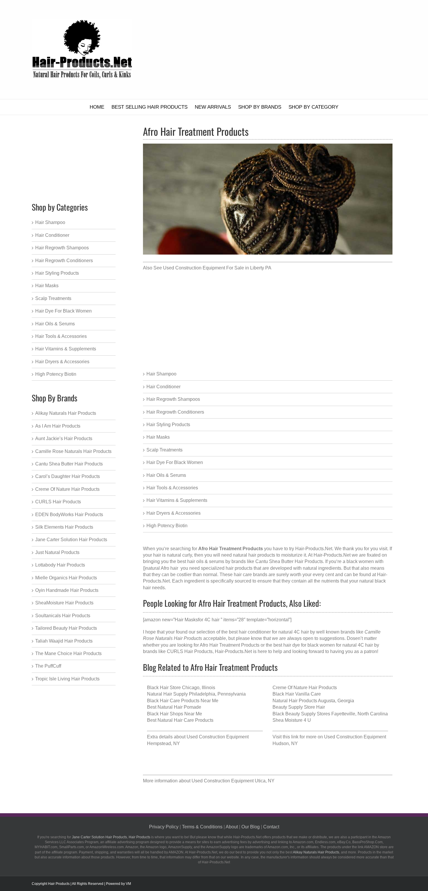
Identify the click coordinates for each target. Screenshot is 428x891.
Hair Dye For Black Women (174, 462)
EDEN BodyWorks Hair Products (69, 514)
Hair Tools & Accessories (172, 487)
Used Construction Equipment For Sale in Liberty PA (217, 267)
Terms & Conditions (202, 826)
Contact (271, 826)
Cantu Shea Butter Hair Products (69, 463)
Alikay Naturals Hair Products (65, 413)
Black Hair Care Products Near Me (182, 700)
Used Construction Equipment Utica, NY (233, 780)
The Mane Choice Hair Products (68, 653)
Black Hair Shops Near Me (174, 713)
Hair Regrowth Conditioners (175, 412)
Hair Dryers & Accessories (173, 513)
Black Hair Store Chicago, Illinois (181, 687)
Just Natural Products (57, 552)
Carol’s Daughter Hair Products (67, 476)
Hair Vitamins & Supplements (176, 500)
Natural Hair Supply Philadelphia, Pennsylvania (196, 693)
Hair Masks (158, 437)
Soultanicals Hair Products (62, 615)
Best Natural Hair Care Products (180, 720)
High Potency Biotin (167, 525)
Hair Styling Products (168, 424)
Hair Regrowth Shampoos (173, 399)
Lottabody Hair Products (60, 564)
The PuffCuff (48, 666)
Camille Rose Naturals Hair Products (73, 451)
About (232, 826)
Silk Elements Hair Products (64, 527)
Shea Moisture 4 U (292, 720)
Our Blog (250, 826)
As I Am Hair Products (57, 426)
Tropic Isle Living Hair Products (67, 678)
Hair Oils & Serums (166, 475)
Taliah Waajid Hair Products (64, 640)
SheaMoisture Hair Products (64, 602)
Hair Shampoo (161, 373)
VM (128, 884)
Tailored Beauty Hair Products (66, 628)
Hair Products (139, 837)
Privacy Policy (163, 826)
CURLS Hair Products (190, 651)
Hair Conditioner (163, 386)
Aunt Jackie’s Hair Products (63, 438)
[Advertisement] (277, 49)
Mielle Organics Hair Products (66, 577)
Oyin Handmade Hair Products (66, 590)
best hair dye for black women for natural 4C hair (323, 645)
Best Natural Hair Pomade (174, 707)
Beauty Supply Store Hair (299, 707)
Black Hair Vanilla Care (297, 693)
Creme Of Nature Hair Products (305, 687)
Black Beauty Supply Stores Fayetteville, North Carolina (330, 713)
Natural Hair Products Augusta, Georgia (313, 700)
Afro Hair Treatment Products (229, 645)
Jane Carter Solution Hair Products (71, 539)
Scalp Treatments (164, 449)
